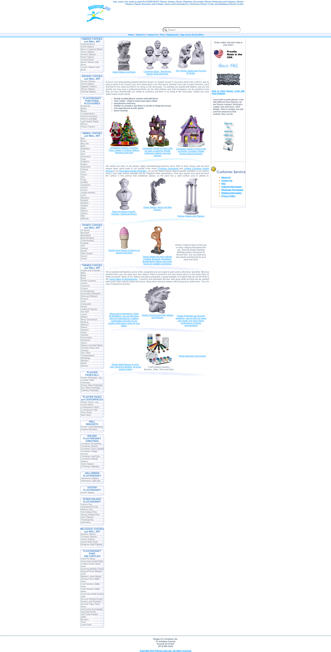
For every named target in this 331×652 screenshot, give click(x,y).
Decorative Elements (90, 293)
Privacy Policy (228, 196)
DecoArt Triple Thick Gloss (90, 605)
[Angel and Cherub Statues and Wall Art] (157, 313)
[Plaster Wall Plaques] (125, 362)
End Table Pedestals (90, 388)
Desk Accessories (89, 116)
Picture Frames (88, 126)
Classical (85, 286)
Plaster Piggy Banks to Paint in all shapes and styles (124, 251)
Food (83, 301)
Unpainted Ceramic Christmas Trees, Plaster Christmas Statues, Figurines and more (124, 150)
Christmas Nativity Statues (89, 460)
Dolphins (85, 161)
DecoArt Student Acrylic (92, 599)
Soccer (84, 256)
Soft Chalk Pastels (89, 614)
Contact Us (152, 35)
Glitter (83, 617)
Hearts (84, 306)
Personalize (86, 337)
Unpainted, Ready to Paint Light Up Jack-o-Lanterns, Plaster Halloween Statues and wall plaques (157, 152)
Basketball (86, 235)
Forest (84, 174)
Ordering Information (231, 186)
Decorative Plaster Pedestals (133, 171)
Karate (84, 251)
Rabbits (84, 200)
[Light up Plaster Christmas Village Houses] (191, 146)
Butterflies (85, 149)
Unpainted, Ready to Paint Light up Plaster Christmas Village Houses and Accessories (191, 151)
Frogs (83, 180)
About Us (140, 35)
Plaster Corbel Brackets (92, 427)
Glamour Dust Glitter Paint (90, 580)
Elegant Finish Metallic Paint (91, 572)
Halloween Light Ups (91, 481)
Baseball (85, 233)
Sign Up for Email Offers (192, 35)
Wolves (84, 211)
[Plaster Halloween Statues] (157, 146)
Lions (83, 195)
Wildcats (85, 218)
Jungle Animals (88, 192)
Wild (83, 216)
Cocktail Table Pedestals (87, 381)
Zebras (84, 213)
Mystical (84, 322)
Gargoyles (86, 185)
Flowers (84, 299)
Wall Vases (86, 415)
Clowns (84, 288)
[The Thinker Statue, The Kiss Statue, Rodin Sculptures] (191, 68)
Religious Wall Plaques (92, 544)
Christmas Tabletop (90, 466)
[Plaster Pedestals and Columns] (190, 313)
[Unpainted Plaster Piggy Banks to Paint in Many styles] (124, 248)
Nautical (85, 330)
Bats (83, 138)
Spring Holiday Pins (90, 514)
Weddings (85, 358)
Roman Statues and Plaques (191, 216)
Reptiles (85, 203)
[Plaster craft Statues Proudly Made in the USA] (228, 60)
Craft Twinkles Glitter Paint (90, 585)
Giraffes (84, 182)
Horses (84, 187)
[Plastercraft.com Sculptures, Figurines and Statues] (99, 21)
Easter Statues (87, 492)
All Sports (85, 230)
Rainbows (85, 340)
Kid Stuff (85, 312)
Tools (83, 622)
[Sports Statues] (157, 254)
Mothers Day (87, 509)
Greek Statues (87, 84)
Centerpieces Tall (89, 410)
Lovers (84, 314)
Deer (83, 154)
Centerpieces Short (90, 407)
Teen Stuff (85, 353)
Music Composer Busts (91, 49)
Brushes (85, 619)
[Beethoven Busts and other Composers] (157, 69)
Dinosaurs (86, 156)
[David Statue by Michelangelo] (124, 69)
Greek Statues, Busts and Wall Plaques (157, 208)
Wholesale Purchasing (232, 189)
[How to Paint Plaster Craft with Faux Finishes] (228, 85)
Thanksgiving (87, 520)
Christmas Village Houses (89, 452)
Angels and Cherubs (90, 270)
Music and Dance (89, 319)
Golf (83, 246)
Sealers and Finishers (91, 601)
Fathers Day (86, 504)
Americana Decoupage (92, 609)
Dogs (83, 159)
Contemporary (87, 291)
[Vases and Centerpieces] (124, 311)
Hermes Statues (88, 54)
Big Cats (85, 143)
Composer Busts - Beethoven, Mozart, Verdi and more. (158, 72)
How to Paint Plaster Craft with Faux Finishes (228, 92)
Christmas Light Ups (90, 456)
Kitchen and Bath (89, 119)
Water (83, 208)
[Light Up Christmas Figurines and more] (124, 145)
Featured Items (88, 44)
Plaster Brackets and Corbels (192, 356)
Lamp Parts (86, 625)
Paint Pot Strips (88, 559)
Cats (83, 151)
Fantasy (84, 169)
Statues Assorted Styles (92, 345)
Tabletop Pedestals (90, 390)
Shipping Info (172, 35)
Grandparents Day (89, 507)
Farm (83, 172)
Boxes (84, 111)
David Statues (87, 47)
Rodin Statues (87, 57)
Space (84, 343)
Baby (83, 273)
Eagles (84, 164)
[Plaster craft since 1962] (228, 69)
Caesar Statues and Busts (90, 68)
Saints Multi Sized (89, 542)
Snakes (84, 205)
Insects (84, 190)
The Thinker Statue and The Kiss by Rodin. (191, 72)
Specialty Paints (88, 612)
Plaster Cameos (88, 281)
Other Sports (87, 253)
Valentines (86, 522)
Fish (83, 177)
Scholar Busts (87, 59)
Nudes (84, 332)
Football (84, 243)
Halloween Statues (90, 478)
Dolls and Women (89, 296)
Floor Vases (86, 412)
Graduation (86, 304)
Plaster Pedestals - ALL (92, 377)
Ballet (83, 275)
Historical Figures (89, 309)
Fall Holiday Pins (89, 512)
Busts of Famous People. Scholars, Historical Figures (124, 212)
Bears (83, 141)
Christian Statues (89, 536)
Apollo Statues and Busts (90, 63)
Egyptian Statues (89, 86)
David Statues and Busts (124, 72)
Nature (84, 327)
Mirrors (84, 124)
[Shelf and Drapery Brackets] (192, 353)
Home (131, 35)
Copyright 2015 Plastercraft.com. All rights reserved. (166, 651)
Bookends (85, 106)
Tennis (84, 258)
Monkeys (85, 198)
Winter (84, 363)
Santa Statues (87, 464)
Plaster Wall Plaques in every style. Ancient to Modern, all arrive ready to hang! (125, 367)
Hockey (84, 248)
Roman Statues (88, 81)
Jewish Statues (88, 539)
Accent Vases (87, 404)
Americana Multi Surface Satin (92, 595)
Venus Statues (87, 52)
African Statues (88, 89)
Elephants (85, 167)
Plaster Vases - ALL (90, 402)
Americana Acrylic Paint (92, 561)
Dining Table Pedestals (92, 385)
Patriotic (84, 335)
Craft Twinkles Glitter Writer (90, 590)
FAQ (162, 35)
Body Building (87, 238)
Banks (84, 108)
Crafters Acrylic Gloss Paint (91, 565)
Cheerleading (87, 240)
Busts (83, 278)
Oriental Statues (88, 91)
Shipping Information (231, 192)
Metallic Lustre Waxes (91, 576)
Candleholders (88, 114)
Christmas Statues (89, 446)
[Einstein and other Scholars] (124, 209)
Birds (83, 146)
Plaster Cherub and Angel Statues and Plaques (157, 316)
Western (85, 361)
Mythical (85, 325)
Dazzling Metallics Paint (92, 569)
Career (84, 283)
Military (84, 317)
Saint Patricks (87, 517)
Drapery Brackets (89, 429)
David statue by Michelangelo (123, 279)
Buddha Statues (88, 534)
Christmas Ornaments (91, 443)
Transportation (87, 355)
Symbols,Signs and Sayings (90, 349)
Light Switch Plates (90, 121)
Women (84, 366)
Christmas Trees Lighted (92, 449)
